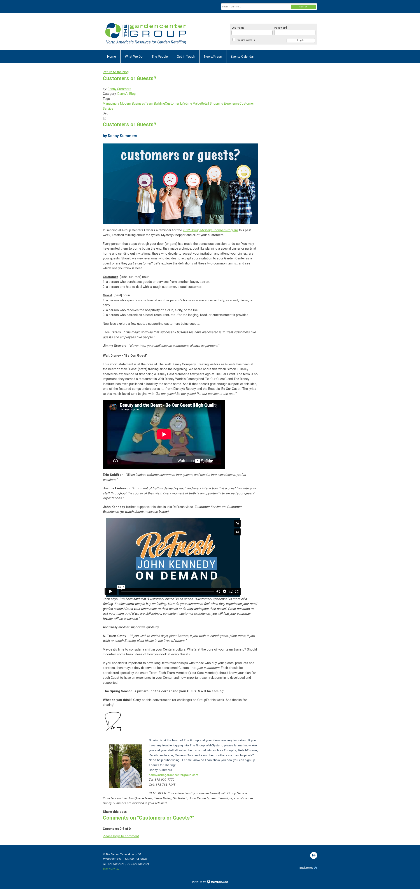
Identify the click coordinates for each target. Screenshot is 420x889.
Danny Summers (119, 89)
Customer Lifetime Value (183, 103)
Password (280, 27)
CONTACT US (111, 868)
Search (303, 6)
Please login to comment (121, 836)
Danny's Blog (126, 94)
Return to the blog (116, 72)
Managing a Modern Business (124, 103)
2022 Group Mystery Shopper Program (210, 230)
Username (238, 27)
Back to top (306, 867)
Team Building (155, 103)
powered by (199, 881)
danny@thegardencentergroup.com (173, 775)
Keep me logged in (246, 40)
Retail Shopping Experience (220, 103)
